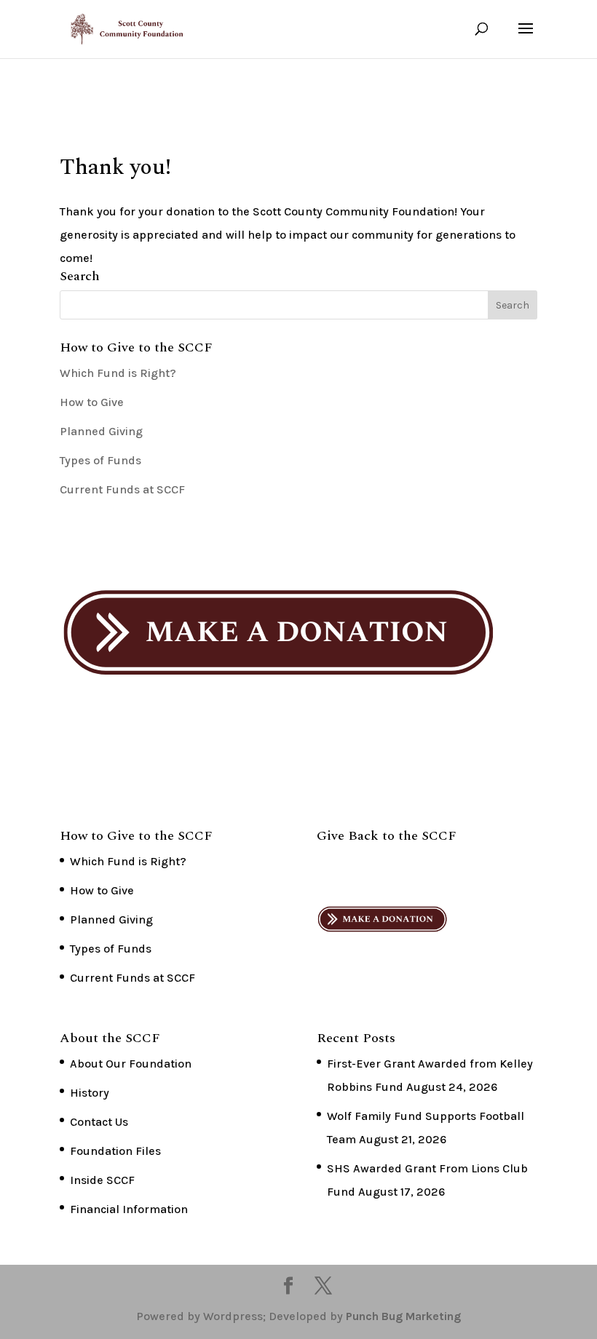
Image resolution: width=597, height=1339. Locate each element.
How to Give (92, 402)
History (89, 1093)
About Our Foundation (130, 1063)
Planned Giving (101, 431)
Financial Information (129, 1209)
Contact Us (99, 1122)
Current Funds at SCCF (122, 489)
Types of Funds (100, 460)
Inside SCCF (102, 1180)
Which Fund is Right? (118, 373)
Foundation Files (115, 1151)
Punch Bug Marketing (403, 1316)
